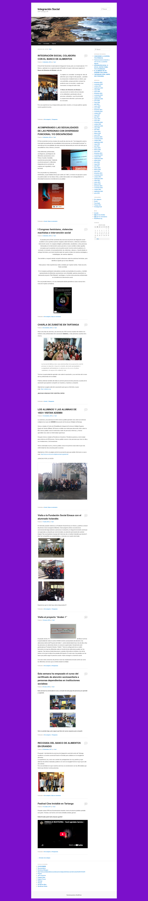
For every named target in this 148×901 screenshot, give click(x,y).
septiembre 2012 (98, 191)
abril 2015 (96, 146)
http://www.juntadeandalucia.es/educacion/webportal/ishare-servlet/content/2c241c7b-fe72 (61, 872)
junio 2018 (97, 100)
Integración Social (49, 9)
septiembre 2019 (98, 88)
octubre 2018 (97, 97)
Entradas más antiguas (44, 858)
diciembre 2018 (98, 93)
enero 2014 (97, 171)
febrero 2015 (97, 149)
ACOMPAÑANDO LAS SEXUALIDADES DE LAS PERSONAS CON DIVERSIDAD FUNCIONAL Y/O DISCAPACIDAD (58, 131)
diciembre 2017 (98, 109)
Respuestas (54, 665)
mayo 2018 (97, 102)
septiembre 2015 (98, 142)
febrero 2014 (97, 169)
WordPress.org (98, 218)
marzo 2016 (97, 131)
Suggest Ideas (41, 877)
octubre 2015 (97, 140)
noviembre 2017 (98, 111)
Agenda (54, 43)
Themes (40, 882)
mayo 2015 (97, 144)
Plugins (40, 873)
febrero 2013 (97, 184)
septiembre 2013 (98, 178)
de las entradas (99, 215)
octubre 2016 (97, 124)
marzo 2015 (97, 148)
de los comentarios (100, 216)
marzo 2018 (97, 106)
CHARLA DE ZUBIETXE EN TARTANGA (58, 324)
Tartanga (40, 881)
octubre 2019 (97, 86)
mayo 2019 (97, 90)
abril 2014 (96, 166)
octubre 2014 (97, 157)
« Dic (97, 239)
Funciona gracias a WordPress (74, 895)
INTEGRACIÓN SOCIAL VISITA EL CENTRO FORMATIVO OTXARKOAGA (101, 67)
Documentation (42, 868)
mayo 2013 (97, 180)
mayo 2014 (97, 164)
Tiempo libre (97, 205)
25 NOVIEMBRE (42, 866)
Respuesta (54, 119)
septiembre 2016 (98, 126)
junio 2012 (97, 193)
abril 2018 (96, 104)
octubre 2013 (97, 177)
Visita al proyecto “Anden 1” (52, 617)
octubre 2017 (97, 113)
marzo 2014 (97, 167)
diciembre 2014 (98, 153)
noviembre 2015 (98, 138)
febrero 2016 (97, 133)
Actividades (46, 43)
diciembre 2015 (98, 137)
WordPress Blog (42, 884)
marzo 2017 (97, 119)
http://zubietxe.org (46, 389)
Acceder (96, 213)
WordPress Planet (42, 886)
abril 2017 (96, 117)
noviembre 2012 (98, 187)
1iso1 (50, 49)
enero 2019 (97, 91)
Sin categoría (47, 119)
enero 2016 (97, 135)
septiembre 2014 (98, 158)
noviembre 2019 (98, 84)
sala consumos (42, 875)
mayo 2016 (97, 128)
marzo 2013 (97, 182)
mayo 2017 (97, 115)
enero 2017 (97, 120)
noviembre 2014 (98, 155)
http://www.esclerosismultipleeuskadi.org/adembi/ (54, 454)
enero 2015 (97, 151)
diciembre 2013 (98, 173)
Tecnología (97, 203)
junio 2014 (97, 162)
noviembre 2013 (98, 175)
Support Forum (42, 879)
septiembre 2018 (98, 99)
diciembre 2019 (98, 82)
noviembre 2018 (98, 95)
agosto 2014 (97, 160)
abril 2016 (96, 129)
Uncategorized (98, 206)
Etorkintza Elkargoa (43, 870)
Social (45, 221)
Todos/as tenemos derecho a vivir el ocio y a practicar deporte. (101, 61)
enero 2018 (97, 108)
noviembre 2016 (98, 122)
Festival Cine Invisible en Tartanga (55, 803)
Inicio (39, 43)
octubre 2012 (97, 189)
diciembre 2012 (98, 186)
